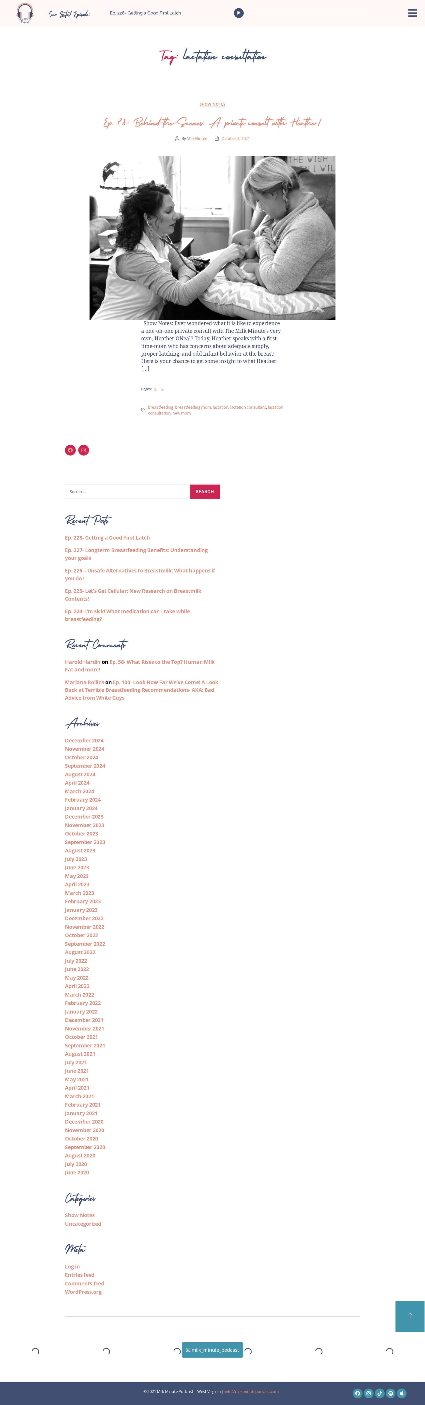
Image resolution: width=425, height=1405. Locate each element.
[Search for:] (125, 493)
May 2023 (77, 876)
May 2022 (77, 977)
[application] (304, 13)
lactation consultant (248, 407)
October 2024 (81, 757)
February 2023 (83, 901)
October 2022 (81, 935)
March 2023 (79, 893)
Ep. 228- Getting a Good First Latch (145, 12)
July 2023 (76, 859)
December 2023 (84, 816)
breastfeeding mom (193, 407)
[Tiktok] (380, 1393)
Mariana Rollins (84, 682)
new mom (181, 413)
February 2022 (83, 1003)
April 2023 (77, 884)
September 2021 (85, 1045)
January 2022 (81, 1011)
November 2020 (84, 1130)
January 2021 (81, 1113)
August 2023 (80, 850)
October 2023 (81, 833)
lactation (220, 407)
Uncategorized (83, 1223)
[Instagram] (83, 450)
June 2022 (77, 969)
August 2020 (80, 1155)
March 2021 (79, 1096)
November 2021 (84, 1028)
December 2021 (84, 1019)
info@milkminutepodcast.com (252, 1391)
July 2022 (76, 960)
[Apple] (402, 1393)
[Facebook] (70, 450)
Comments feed (84, 1283)
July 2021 (76, 1062)
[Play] (238, 13)
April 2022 (77, 986)
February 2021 (83, 1104)
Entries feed (79, 1274)
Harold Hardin (83, 661)
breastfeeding (160, 407)
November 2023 (84, 825)
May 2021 (77, 1079)
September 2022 (85, 943)
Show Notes (213, 104)
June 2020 (77, 1172)
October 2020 (81, 1138)
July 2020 (76, 1164)
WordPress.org (83, 1291)
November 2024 (84, 748)
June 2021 (77, 1070)
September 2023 (85, 842)
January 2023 (81, 909)
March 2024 (79, 791)
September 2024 (85, 765)
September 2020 (85, 1147)
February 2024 (83, 799)
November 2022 (84, 926)
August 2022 (80, 952)
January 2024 (81, 808)
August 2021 (80, 1053)
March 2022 (79, 994)
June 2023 (77, 867)
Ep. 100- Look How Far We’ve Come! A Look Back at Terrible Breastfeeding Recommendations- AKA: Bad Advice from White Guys (141, 690)
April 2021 (77, 1087)
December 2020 (84, 1121)
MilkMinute (197, 138)
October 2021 (81, 1036)
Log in (72, 1266)
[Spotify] (390, 1393)
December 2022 (84, 918)
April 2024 (77, 782)
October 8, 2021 (235, 138)
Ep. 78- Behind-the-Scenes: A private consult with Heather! (212, 121)
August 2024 (80, 774)
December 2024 (84, 740)
